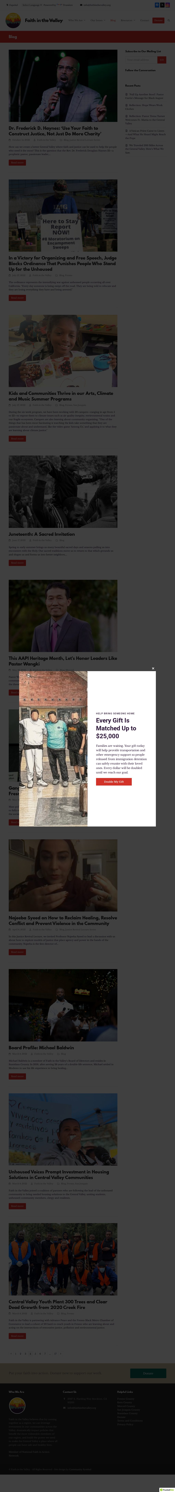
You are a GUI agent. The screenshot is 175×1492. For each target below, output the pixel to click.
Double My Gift (114, 781)
